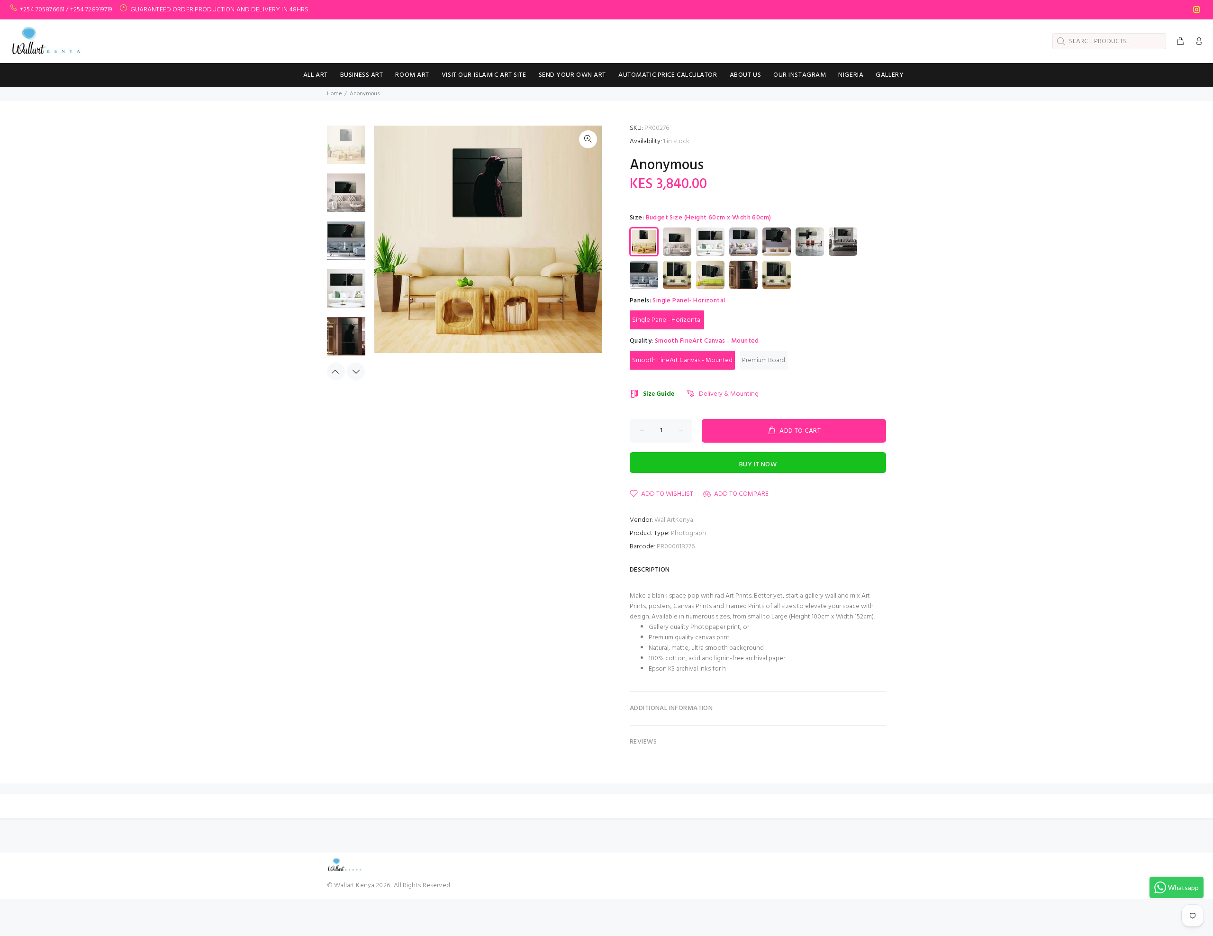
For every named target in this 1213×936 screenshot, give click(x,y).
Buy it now (758, 464)
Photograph (688, 533)
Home (334, 94)
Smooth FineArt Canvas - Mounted (682, 360)
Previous (336, 372)
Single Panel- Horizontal (667, 320)
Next (356, 372)
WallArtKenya (673, 520)
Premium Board (763, 360)
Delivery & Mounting (729, 394)
